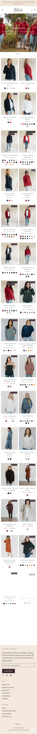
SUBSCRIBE (18, 383)
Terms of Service (13, 380)
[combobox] (6, 371)
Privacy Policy (5, 380)
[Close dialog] (35, 346)
